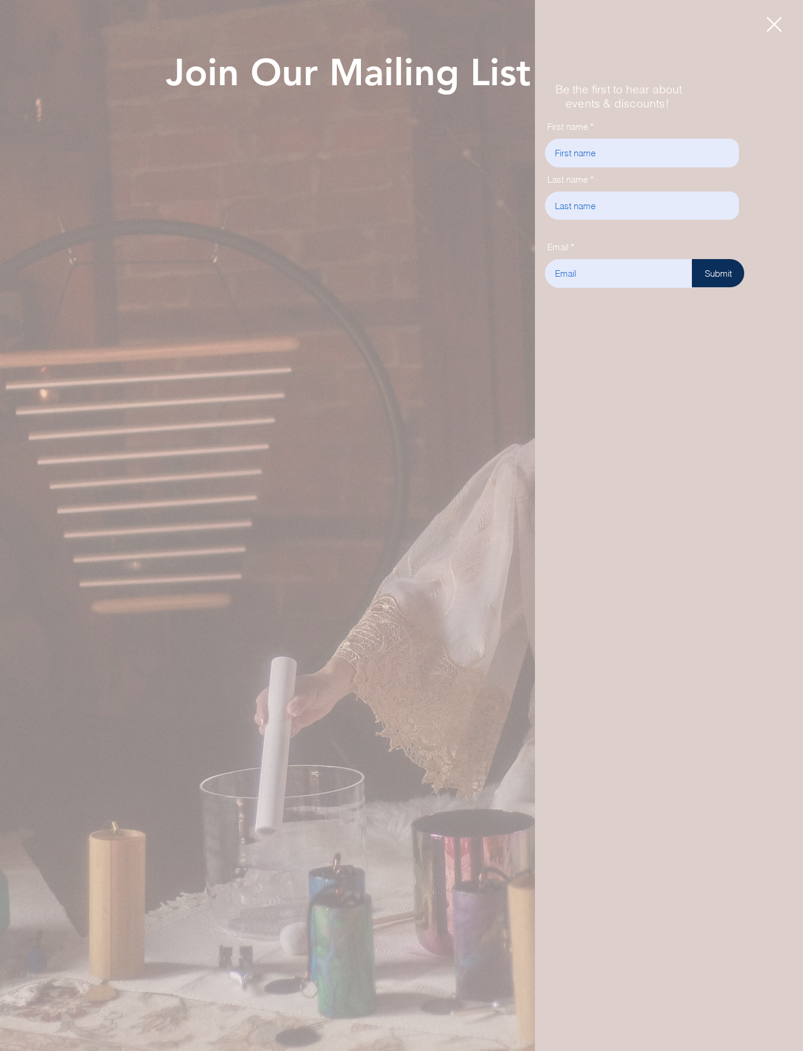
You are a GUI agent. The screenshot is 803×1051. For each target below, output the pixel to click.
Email (557, 247)
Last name (567, 179)
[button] (774, 24)
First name (567, 126)
